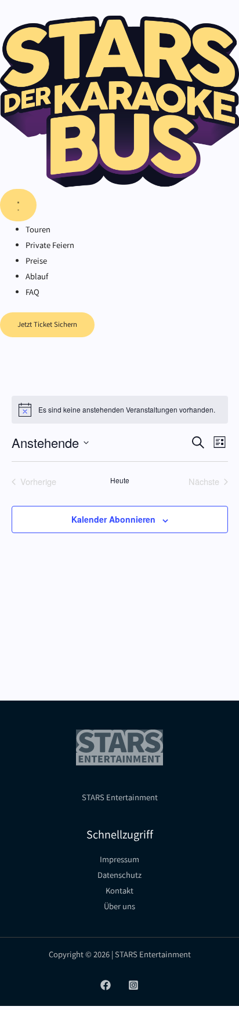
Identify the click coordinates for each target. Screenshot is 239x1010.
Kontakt (119, 890)
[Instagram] (133, 985)
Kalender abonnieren (113, 519)
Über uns (119, 905)
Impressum (119, 859)
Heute (119, 480)
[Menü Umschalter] (18, 205)
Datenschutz (119, 874)
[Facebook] (105, 985)
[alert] (120, 410)
